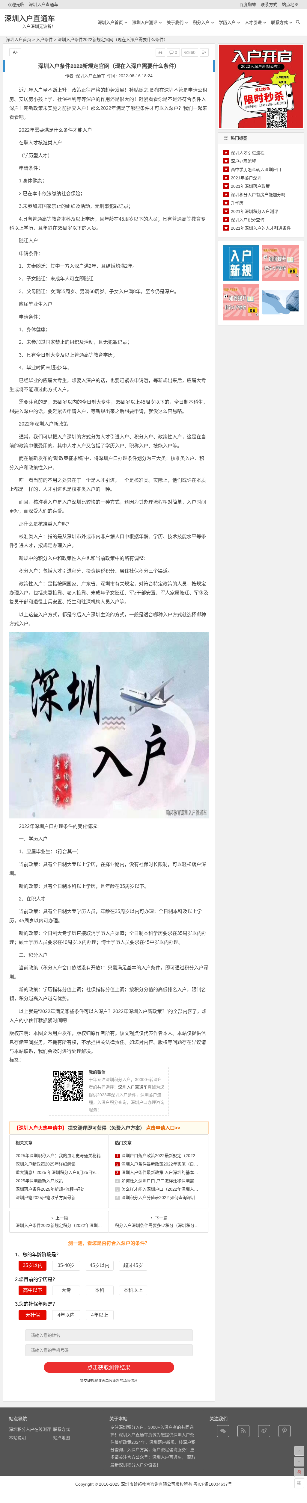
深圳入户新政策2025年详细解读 (46, 1164)
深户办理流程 (243, 161)
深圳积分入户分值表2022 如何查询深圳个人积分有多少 (173, 1197)
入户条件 (44, 39)
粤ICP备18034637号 (212, 1484)
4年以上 (99, 1315)
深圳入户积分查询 (247, 219)
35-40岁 (66, 1265)
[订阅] (243, 1431)
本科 (99, 1290)
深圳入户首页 (18, 39)
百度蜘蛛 (247, 4)
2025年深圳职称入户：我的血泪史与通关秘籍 (58, 1155)
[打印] (160, 52)
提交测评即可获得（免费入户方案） (97, 1127)
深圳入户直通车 (43, 4)
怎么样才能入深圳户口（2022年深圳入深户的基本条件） (174, 1189)
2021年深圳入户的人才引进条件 (261, 228)
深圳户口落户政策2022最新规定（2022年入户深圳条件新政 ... (179, 1155)
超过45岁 (133, 1265)
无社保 (32, 1315)
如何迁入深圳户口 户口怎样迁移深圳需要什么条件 (168, 1180)
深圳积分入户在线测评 (30, 1429)
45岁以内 (99, 1265)
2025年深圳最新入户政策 (39, 1180)
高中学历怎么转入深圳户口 (256, 169)
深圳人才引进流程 (247, 152)
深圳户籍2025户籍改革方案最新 (46, 1197)
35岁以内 (33, 1265)
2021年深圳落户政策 (250, 186)
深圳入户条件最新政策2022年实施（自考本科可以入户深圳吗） (180, 1164)
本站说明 (17, 1437)
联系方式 (269, 4)
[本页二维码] (299, 1483)
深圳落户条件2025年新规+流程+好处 (50, 1189)
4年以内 (66, 1315)
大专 (66, 1290)
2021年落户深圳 (246, 177)
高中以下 (32, 1290)
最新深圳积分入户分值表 (133, 1465)
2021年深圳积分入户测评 (254, 211)
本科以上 (133, 1290)
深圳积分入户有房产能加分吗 (258, 194)
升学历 (237, 203)
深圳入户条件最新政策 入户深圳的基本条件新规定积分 (172, 1172)
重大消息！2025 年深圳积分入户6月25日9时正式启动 (66, 1172)
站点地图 (290, 4)
